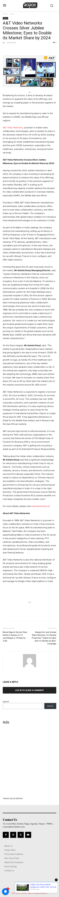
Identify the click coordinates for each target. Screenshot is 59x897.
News (12, 14)
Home (5, 14)
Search (6, 701)
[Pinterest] (18, 48)
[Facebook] (5, 48)
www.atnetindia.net (40, 506)
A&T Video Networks (13, 127)
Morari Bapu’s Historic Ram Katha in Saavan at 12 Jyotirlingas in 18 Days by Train (15, 636)
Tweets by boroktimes (13, 798)
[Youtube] (28, 835)
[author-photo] (29, 667)
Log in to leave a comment (29, 690)
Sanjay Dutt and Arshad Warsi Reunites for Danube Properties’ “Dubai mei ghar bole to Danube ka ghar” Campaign (44, 638)
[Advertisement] (29, 762)
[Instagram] (13, 835)
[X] (12, 48)
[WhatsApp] (24, 48)
